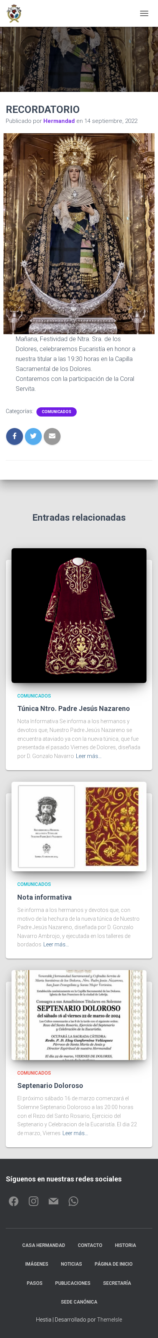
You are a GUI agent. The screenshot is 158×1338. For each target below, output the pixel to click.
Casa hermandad (43, 1245)
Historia (125, 1245)
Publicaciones (73, 1283)
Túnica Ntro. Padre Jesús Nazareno (73, 708)
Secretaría (117, 1283)
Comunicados (56, 412)
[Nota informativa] (79, 826)
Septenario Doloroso (50, 1086)
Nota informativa (44, 897)
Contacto (90, 1245)
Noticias (71, 1264)
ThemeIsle (109, 1320)
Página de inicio (114, 1264)
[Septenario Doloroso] (79, 1014)
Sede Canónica (79, 1302)
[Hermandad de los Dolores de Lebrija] (17, 13)
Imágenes (36, 1264)
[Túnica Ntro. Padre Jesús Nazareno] (79, 615)
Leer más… (89, 756)
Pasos (35, 1283)
